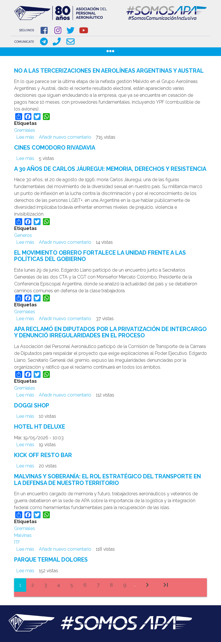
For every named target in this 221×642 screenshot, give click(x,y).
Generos (23, 235)
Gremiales (24, 130)
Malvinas (23, 535)
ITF (17, 542)
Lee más (25, 137)
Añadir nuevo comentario (65, 137)
